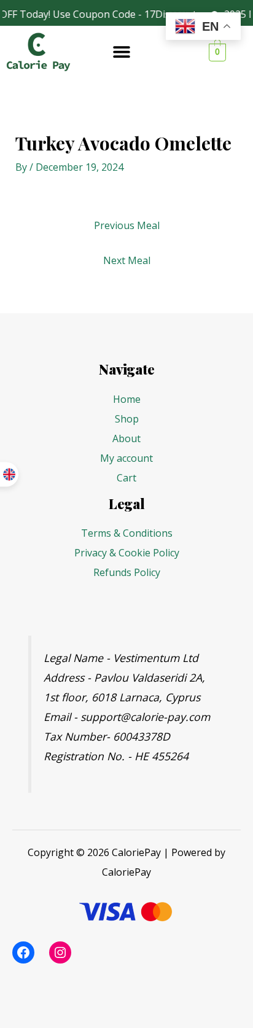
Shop (127, 419)
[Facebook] (23, 952)
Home (127, 399)
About (126, 438)
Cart (126, 478)
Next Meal (126, 260)
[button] (122, 52)
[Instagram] (60, 952)
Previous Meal (127, 225)
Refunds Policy (126, 572)
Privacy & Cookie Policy (126, 552)
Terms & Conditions (127, 533)
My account (126, 458)
